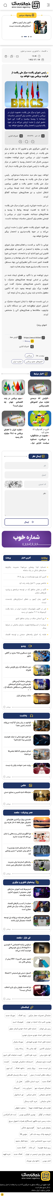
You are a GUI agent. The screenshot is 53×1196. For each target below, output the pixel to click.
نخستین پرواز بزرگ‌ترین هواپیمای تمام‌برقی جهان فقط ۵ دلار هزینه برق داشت (17, 822)
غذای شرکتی (31, 1094)
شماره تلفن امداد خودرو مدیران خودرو (37, 1035)
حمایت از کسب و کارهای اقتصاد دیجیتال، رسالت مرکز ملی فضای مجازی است (19, 906)
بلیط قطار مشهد (21, 1140)
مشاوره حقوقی (20, 1107)
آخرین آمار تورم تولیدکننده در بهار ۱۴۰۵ (31, 576)
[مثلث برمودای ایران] (41, 698)
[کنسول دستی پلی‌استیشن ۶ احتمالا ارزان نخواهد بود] (41, 976)
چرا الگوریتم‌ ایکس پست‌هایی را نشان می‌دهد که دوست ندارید (17, 835)
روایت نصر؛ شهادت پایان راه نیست (18, 765)
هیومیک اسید (18, 1021)
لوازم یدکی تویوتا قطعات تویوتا (40, 1107)
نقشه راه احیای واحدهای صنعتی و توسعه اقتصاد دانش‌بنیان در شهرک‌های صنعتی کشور (25, 636)
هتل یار (19, 1081)
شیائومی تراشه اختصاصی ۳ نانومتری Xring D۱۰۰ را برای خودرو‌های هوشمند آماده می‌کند (17, 947)
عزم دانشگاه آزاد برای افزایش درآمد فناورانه (18, 669)
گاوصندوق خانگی (27, 1127)
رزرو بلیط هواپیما (44, 1147)
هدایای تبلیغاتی (45, 1094)
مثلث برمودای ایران (24, 695)
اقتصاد (43, 51)
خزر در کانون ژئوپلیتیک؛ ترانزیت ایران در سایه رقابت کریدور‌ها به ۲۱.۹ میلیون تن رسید (25, 610)
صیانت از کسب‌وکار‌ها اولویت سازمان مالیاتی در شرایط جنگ (25, 626)
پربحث (8, 557)
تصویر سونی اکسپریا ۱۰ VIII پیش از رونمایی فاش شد (18, 960)
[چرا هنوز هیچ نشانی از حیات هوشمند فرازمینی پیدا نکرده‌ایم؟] (41, 740)
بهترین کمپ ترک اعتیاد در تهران (38, 1021)
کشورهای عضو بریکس (34, 361)
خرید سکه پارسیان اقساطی (17, 1074)
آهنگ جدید (46, 1081)
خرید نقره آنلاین (31, 1055)
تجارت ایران (17, 361)
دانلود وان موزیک (32, 1160)
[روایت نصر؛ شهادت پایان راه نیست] (41, 768)
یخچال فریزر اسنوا (44, 1127)
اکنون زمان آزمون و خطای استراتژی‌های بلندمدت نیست (20, 24)
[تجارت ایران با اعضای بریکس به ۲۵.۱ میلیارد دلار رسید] (13, 418)
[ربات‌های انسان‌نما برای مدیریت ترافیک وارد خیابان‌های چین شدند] (41, 865)
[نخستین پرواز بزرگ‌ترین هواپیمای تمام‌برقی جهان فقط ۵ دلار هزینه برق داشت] (41, 822)
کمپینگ (17, 1088)
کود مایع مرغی (45, 1055)
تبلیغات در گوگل (45, 1114)
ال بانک (32, 1147)
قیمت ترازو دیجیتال (43, 1061)
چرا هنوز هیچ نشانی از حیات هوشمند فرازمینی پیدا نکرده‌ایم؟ (17, 738)
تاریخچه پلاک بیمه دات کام (40, 1134)
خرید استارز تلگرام (32, 1081)
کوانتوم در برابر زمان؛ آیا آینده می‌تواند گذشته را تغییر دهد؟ (17, 724)
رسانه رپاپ (19, 1048)
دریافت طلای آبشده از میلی (40, 1074)
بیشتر (8, 707)
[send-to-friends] (17, 56)
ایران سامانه (36, 1190)
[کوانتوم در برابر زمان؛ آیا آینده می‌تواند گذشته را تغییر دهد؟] (41, 725)
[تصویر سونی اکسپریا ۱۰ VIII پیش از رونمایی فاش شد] (41, 962)
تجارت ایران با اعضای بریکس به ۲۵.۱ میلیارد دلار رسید (13, 433)
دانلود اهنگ (19, 1068)
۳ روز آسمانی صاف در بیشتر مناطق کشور (30, 618)
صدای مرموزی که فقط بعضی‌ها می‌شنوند (19, 752)
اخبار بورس (47, 1160)
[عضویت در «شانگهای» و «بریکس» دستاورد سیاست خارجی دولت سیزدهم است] (39, 418)
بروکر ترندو (31, 1068)
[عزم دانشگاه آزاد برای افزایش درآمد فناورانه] (41, 670)
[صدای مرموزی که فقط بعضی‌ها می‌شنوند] (41, 754)
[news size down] (33, 141)
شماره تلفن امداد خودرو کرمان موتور (22, 1028)
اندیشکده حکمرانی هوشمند (22, 1061)
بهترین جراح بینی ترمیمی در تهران (38, 1154)
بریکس (29, 355)
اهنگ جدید (18, 1154)
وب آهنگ (21, 1015)
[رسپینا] (26, 539)
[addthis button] (21, 136)
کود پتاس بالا (31, 1048)
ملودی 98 (23, 1134)
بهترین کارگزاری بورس (27, 1114)
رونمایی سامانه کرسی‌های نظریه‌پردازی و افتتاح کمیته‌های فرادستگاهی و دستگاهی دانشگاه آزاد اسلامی (17, 685)
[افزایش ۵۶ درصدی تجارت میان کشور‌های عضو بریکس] (39, 387)
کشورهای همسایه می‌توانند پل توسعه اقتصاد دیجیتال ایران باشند (17, 919)
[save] (11, 56)
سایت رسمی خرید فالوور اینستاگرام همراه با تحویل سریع (30, 1121)
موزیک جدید (10, 1015)
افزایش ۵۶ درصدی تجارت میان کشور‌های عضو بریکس (39, 402)
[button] (31, 36)
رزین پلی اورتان (45, 1028)
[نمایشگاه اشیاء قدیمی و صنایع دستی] (41, 795)
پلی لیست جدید (45, 1068)
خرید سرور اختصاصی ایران (41, 1140)
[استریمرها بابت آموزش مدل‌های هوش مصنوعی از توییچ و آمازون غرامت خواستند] (41, 892)
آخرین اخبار (26, 557)
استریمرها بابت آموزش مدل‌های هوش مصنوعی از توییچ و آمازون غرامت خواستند (19, 892)
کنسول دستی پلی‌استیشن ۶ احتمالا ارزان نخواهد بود (18, 974)
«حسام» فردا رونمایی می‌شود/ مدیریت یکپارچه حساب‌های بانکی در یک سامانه (25, 569)
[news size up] (20, 141)
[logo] (26, 5)
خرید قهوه (6, 1154)
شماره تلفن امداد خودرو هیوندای (38, 1041)
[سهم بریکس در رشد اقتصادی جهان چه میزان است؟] (13, 387)
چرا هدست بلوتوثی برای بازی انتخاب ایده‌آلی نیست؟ (17, 989)
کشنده (6, 1061)
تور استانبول (18, 1094)
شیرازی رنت (27, 1088)
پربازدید (44, 557)
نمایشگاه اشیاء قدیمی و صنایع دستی (17, 792)
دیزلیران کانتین (45, 1048)
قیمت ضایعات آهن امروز (12, 1055)
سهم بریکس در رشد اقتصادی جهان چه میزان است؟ (13, 402)
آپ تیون (9, 1068)
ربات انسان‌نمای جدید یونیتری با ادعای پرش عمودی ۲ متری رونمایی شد (18, 850)
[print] (6, 56)
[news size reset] (26, 141)
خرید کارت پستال (30, 1101)
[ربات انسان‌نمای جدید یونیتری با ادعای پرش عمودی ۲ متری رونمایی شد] (41, 851)
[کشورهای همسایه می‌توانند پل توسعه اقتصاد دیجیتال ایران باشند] (41, 920)
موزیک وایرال (18, 1041)
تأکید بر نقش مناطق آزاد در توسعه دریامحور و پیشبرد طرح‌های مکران (25, 591)
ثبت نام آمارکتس (9, 1114)
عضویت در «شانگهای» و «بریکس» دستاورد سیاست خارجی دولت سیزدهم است (39, 439)
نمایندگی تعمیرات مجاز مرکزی (40, 1015)
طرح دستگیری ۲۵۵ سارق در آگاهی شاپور (18, 654)
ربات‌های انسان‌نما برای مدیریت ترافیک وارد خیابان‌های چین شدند (18, 863)
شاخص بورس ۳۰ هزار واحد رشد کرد (32, 583)
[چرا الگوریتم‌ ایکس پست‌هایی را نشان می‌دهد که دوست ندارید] (41, 836)
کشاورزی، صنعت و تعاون (29, 51)
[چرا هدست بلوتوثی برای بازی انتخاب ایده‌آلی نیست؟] (41, 990)
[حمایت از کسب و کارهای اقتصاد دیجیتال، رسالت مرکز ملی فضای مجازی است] (41, 906)
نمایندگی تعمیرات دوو (43, 1088)
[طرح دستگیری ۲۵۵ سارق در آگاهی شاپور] (41, 656)
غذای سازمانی (45, 1101)
